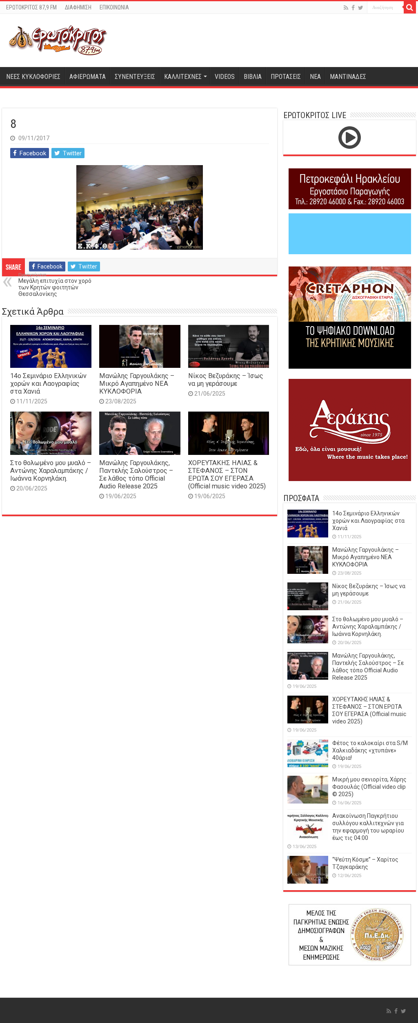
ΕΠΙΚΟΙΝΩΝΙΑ (114, 7)
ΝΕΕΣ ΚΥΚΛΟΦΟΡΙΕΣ (33, 77)
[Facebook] (353, 8)
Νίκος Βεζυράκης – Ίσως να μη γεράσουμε (225, 379)
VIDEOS (225, 77)
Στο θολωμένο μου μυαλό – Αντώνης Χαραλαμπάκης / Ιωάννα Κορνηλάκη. (50, 470)
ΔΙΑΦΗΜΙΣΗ (78, 7)
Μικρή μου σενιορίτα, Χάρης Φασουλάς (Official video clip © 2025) (369, 786)
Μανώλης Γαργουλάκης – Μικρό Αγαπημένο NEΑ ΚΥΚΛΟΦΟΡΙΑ (136, 383)
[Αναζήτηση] (410, 7)
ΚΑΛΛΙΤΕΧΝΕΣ (183, 77)
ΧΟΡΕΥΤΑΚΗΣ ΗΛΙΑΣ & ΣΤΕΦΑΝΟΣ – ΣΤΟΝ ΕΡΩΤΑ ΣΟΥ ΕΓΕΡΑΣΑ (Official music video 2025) (227, 474)
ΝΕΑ (315, 77)
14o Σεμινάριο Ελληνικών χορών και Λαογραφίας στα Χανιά (48, 383)
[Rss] (346, 8)
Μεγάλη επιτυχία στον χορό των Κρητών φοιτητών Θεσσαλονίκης (54, 284)
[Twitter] (360, 8)
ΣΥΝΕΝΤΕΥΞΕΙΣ (135, 77)
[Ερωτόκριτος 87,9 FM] (58, 40)
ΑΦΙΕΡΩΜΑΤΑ (87, 77)
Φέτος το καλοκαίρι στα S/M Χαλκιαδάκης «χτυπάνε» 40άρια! (370, 750)
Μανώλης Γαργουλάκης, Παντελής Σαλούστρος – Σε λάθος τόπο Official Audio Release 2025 (136, 474)
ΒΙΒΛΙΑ (253, 77)
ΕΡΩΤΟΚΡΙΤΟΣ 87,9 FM (31, 7)
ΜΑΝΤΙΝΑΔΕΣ (348, 77)
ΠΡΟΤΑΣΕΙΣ (286, 77)
